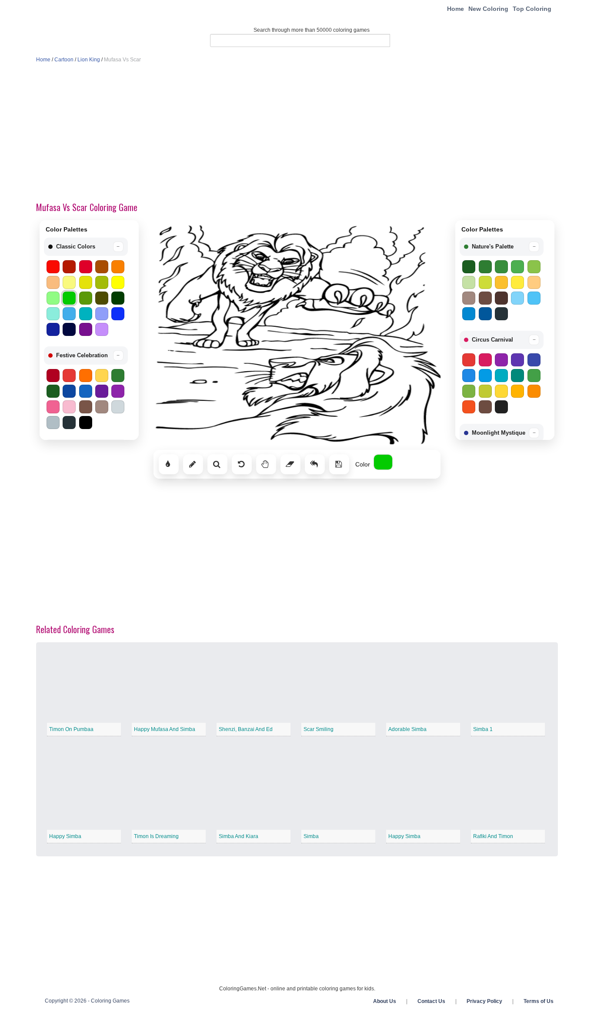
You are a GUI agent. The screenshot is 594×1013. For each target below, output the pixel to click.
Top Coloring (532, 8)
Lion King (88, 60)
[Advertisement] (297, 133)
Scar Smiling (319, 729)
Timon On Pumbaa (71, 729)
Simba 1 (483, 729)
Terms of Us (539, 1001)
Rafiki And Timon (493, 836)
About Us (384, 1001)
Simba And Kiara (238, 836)
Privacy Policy (484, 1001)
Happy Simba (65, 836)
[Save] (339, 464)
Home (455, 8)
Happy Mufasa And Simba (164, 729)
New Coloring (488, 8)
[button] (86, 247)
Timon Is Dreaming (156, 836)
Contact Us (431, 1001)
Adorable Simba (407, 729)
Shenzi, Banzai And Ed (246, 729)
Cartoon (63, 60)
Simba (311, 836)
